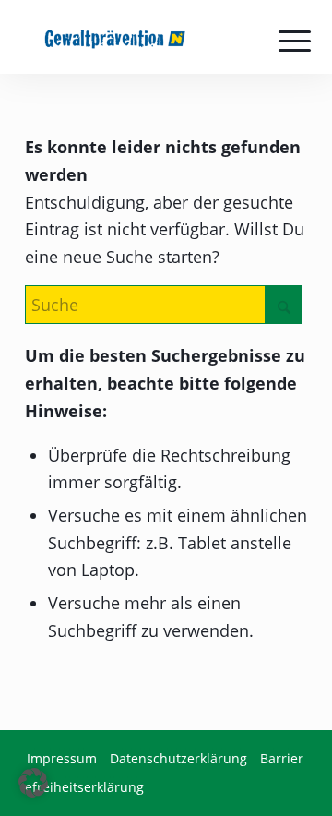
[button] (33, 783)
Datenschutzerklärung (178, 758)
